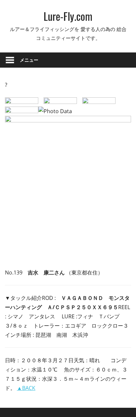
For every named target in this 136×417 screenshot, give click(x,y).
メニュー (29, 60)
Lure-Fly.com (68, 16)
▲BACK (26, 388)
